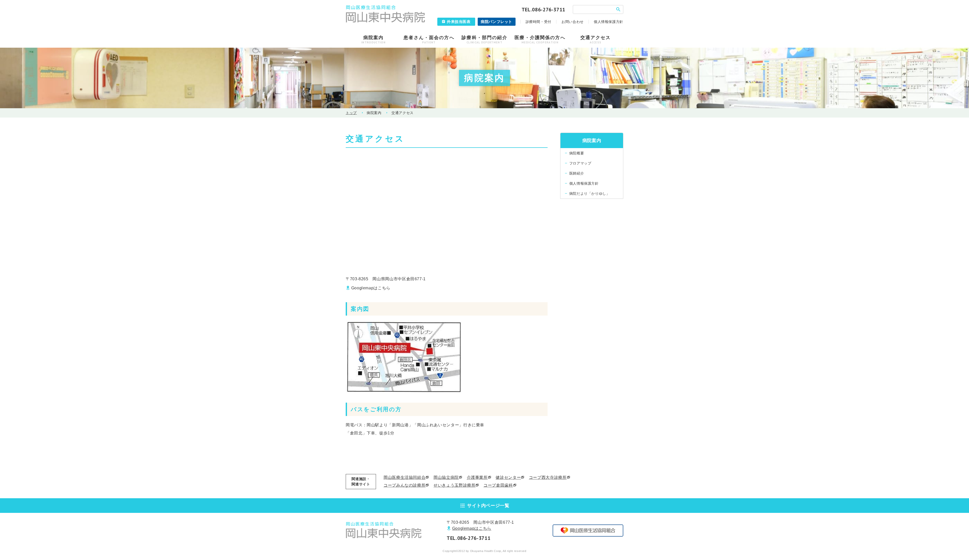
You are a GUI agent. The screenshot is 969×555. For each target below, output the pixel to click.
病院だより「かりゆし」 (589, 193)
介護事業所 (477, 477)
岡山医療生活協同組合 (404, 477)
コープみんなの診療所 (404, 485)
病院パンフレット (496, 21)
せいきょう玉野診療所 (454, 485)
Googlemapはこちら (370, 288)
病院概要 (576, 153)
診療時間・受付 (538, 22)
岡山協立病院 (446, 477)
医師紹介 (576, 173)
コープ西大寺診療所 (548, 477)
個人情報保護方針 (608, 22)
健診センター (508, 477)
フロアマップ (580, 163)
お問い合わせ (572, 22)
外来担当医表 (459, 21)
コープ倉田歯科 (498, 485)
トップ (351, 113)
